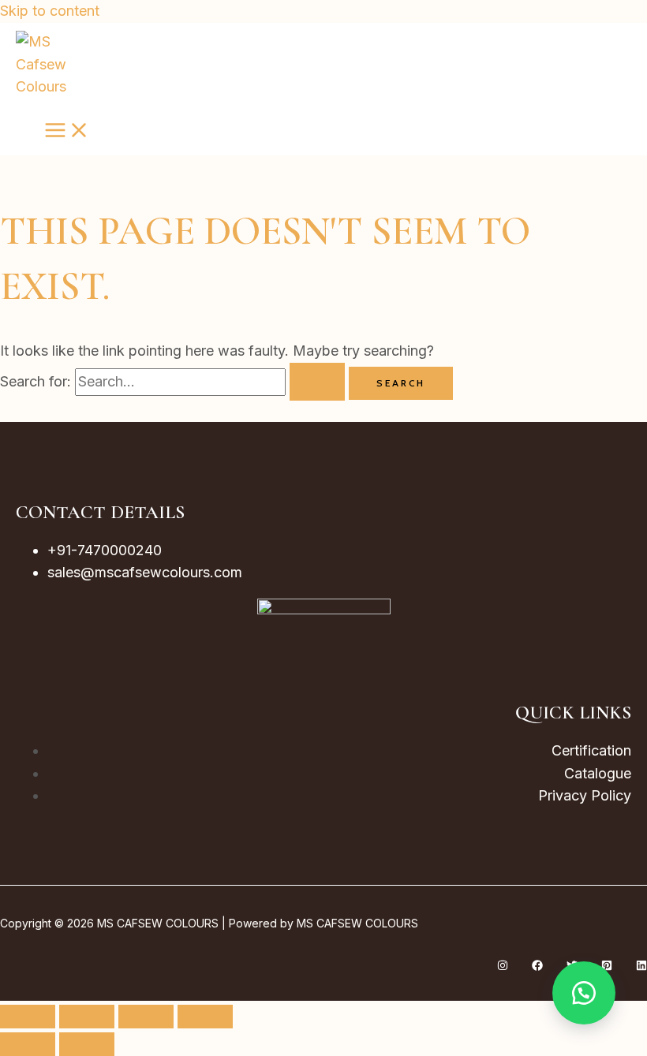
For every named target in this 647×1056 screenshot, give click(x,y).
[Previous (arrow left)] (27, 1044)
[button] (583, 992)
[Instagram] (502, 965)
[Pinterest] (606, 965)
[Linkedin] (641, 965)
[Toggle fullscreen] (86, 1016)
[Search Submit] (317, 382)
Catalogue (597, 773)
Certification (591, 750)
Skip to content (49, 10)
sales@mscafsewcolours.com (144, 572)
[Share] (146, 1016)
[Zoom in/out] (27, 1016)
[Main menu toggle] (67, 130)
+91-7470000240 (104, 550)
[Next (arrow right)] (86, 1044)
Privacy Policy (584, 795)
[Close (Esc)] (205, 1016)
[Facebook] (537, 965)
